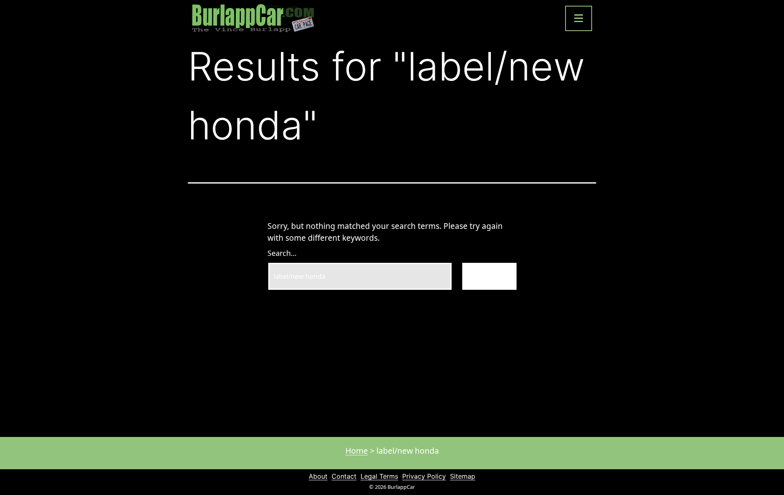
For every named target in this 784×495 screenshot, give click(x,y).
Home (356, 450)
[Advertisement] (392, 359)
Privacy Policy (424, 476)
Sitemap (462, 476)
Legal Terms (379, 476)
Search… (281, 253)
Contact (344, 476)
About (318, 476)
